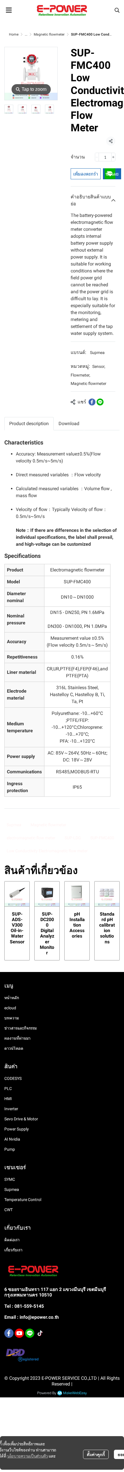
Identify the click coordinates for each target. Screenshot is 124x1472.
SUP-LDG (73, 837)
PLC (8, 1088)
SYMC (9, 1179)
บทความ (11, 1018)
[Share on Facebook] (92, 402)
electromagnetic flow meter (31, 837)
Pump (9, 1149)
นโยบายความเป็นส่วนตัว (27, 1455)
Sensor (98, 366)
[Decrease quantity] (97, 157)
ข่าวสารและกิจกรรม (20, 1028)
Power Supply (16, 1129)
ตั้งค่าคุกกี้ (96, 1454)
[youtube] (19, 1333)
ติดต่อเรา (12, 1239)
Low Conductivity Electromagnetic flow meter (47, 850)
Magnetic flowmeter (49, 34)
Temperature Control (22, 1199)
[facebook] (9, 1333)
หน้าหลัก (11, 997)
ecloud (10, 1008)
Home (13, 34)
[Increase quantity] (113, 157)
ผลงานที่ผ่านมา (17, 1038)
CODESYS (13, 1078)
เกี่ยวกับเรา (13, 1250)
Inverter (11, 1108)
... (26, 34)
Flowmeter (80, 375)
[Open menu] (8, 10)
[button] (117, 10)
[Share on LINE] (100, 402)
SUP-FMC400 (102, 837)
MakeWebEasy (75, 1393)
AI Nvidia (12, 1139)
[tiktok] (40, 1333)
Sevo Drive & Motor (21, 1119)
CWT (8, 1209)
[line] (29, 1333)
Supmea (97, 352)
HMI (8, 1098)
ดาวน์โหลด (13, 1048)
